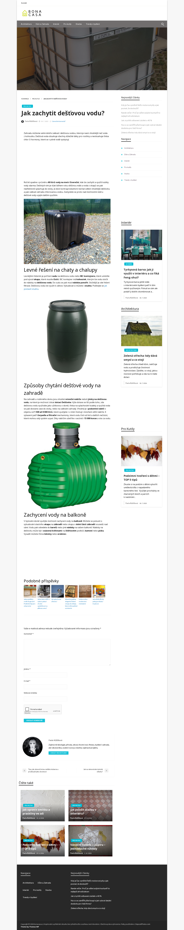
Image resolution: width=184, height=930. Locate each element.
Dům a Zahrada (42, 24)
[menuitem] (26, 24)
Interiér (56, 24)
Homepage (25, 99)
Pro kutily (67, 24)
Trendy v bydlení (93, 24)
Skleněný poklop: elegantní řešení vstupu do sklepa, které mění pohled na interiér (71, 603)
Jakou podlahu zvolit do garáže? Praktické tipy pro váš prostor (29, 602)
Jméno (27, 669)
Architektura (26, 24)
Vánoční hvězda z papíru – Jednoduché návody (87, 847)
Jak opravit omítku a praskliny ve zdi (36, 811)
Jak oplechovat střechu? (56, 600)
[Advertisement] (118, 13)
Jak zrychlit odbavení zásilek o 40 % (136, 120)
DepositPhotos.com (142, 924)
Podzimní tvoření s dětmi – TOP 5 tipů (40, 847)
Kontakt (24, 3)
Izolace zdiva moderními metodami (83, 601)
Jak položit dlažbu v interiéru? (83, 811)
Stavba (79, 24)
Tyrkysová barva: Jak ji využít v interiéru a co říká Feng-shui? (141, 273)
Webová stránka (30, 693)
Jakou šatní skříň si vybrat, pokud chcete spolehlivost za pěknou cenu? (44, 603)
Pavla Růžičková (31, 121)
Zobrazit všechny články (58, 753)
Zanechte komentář (58, 121)
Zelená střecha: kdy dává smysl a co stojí (138, 132)
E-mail (27, 681)
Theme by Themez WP (30, 927)
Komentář (29, 634)
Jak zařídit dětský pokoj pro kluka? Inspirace (98, 601)
